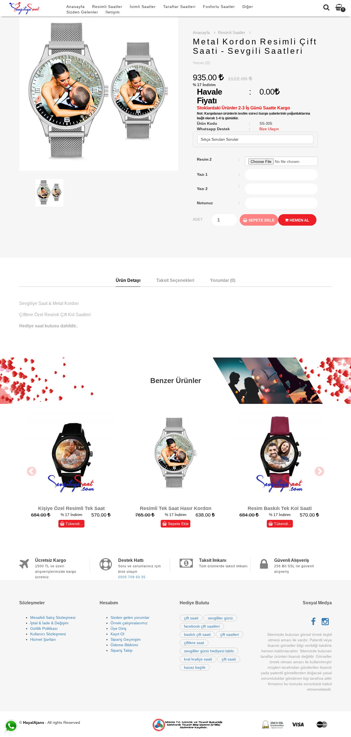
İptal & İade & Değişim (49, 623)
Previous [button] (31, 471)
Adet (198, 219)
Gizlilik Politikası (44, 628)
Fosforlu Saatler (219, 6)
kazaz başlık (194, 667)
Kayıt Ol (117, 634)
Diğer (247, 6)
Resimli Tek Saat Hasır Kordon (175, 508)
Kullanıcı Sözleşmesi (48, 634)
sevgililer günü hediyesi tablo (209, 651)
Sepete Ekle (260, 220)
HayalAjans (33, 722)
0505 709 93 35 (132, 577)
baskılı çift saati (197, 634)
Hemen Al (298, 220)
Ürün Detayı (128, 280)
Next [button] (319, 471)
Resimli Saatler (107, 6)
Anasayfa (75, 6)
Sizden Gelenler (82, 12)
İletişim (113, 12)
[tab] (255, 139)
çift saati (191, 618)
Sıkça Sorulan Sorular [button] (220, 139)
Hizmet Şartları (43, 639)
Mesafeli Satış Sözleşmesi (52, 617)
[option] (98, 93)
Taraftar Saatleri (179, 6)
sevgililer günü (220, 618)
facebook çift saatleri (202, 626)
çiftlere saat (194, 642)
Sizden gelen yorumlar (130, 617)
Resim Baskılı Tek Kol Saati (280, 508)
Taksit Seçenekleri (175, 280)
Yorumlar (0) (222, 280)
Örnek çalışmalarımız (129, 623)
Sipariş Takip (121, 650)
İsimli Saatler (143, 6)
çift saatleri (229, 634)
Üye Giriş (118, 628)
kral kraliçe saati (198, 659)
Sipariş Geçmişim (126, 639)
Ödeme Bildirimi (124, 645)
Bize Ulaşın (269, 129)
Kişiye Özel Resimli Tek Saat (71, 508)
